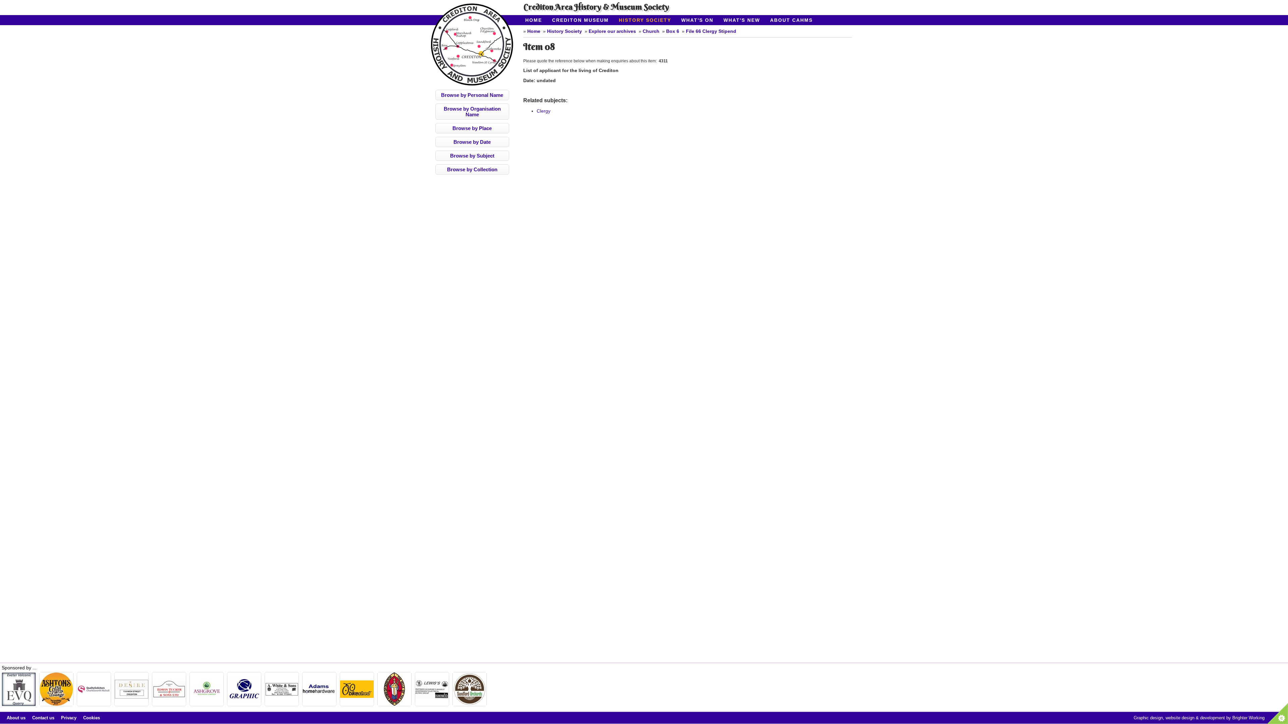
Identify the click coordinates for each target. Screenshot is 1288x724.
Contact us (43, 717)
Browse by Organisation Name (472, 111)
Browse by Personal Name (472, 95)
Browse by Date (472, 142)
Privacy (68, 717)
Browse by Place (472, 128)
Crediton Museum (580, 20)
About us (16, 717)
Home (533, 20)
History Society (645, 20)
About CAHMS (791, 20)
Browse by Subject (472, 156)
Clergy (543, 111)
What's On (697, 20)
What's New (741, 20)
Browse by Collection (472, 169)
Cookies (91, 717)
